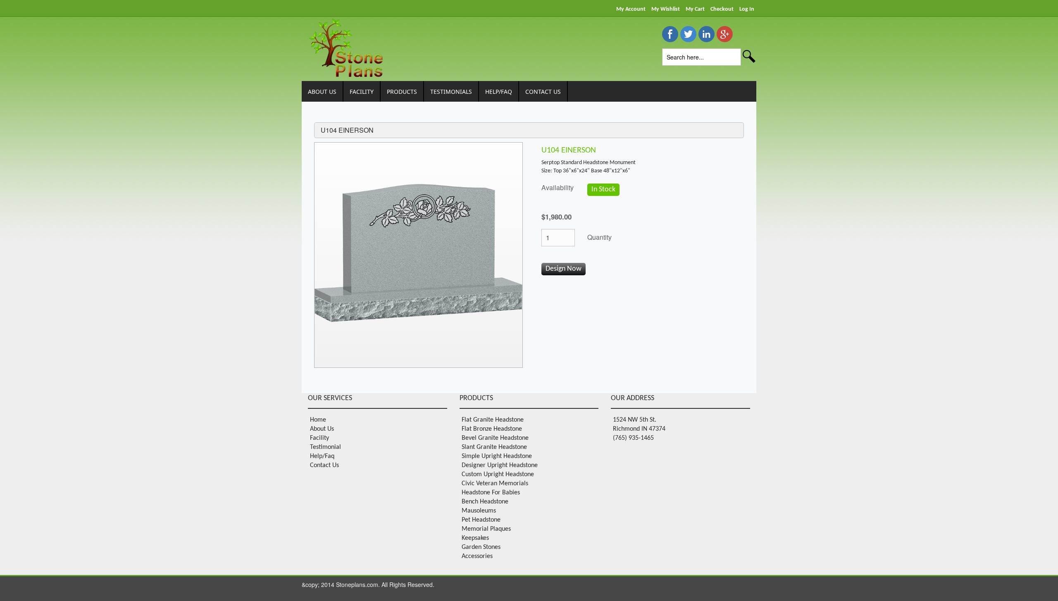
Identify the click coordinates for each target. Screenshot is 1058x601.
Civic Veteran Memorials (495, 483)
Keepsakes (475, 538)
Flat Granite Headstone (493, 420)
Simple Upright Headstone (497, 456)
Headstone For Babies (491, 492)
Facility (319, 438)
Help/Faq (322, 456)
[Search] (749, 58)
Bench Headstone (485, 501)
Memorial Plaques (486, 529)
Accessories (477, 556)
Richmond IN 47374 (639, 429)
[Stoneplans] (345, 46)
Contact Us (324, 465)
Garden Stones (481, 547)
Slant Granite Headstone (494, 447)
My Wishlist (665, 9)
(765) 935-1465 (633, 438)
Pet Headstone (481, 520)
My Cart (695, 9)
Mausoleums (479, 511)
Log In (746, 9)
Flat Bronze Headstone (492, 429)
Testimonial (325, 447)
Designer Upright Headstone (500, 465)
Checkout (722, 9)
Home (318, 420)
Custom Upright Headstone (498, 474)
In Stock (603, 189)
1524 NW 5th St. (634, 420)
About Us (322, 429)
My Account (631, 9)
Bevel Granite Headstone (495, 438)
